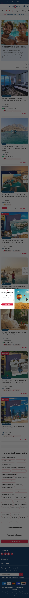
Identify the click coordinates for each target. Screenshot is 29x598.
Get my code (7, 304)
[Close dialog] (28, 290)
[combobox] (2, 302)
